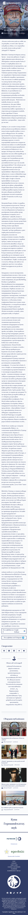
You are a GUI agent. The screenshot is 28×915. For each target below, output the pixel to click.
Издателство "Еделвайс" (14, 856)
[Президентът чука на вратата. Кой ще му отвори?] (14, 729)
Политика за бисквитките (14, 867)
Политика (14, 35)
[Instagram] (11, 893)
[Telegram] (19, 650)
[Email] (23, 650)
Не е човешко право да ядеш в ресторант (12, 807)
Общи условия (14, 865)
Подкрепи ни (14, 844)
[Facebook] (4, 650)
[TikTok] (14, 893)
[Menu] (25, 3)
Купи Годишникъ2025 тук (14, 824)
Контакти (14, 863)
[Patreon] (20, 893)
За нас (13, 861)
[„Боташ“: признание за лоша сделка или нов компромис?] (14, 752)
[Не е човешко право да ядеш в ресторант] (14, 798)
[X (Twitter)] (9, 650)
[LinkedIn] (14, 650)
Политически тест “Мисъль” (14, 870)
